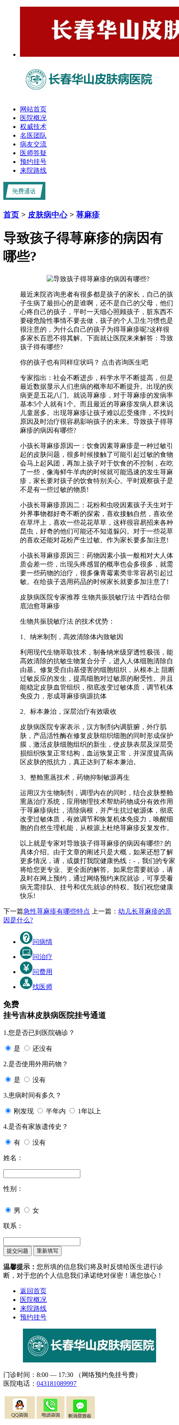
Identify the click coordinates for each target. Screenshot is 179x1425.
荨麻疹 (88, 214)
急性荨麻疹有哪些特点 (56, 911)
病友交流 (33, 144)
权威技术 (33, 126)
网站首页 (33, 109)
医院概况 (33, 117)
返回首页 (33, 1290)
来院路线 (33, 170)
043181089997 (57, 1383)
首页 (11, 214)
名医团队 (33, 135)
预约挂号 (33, 161)
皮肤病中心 (47, 214)
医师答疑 (33, 152)
